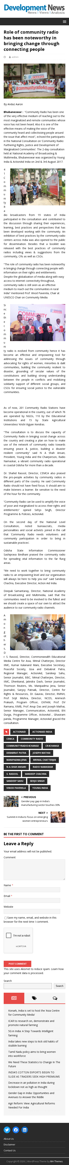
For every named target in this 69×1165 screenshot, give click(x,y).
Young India (40, 788)
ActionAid (19, 731)
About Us (9, 1138)
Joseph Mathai (41, 752)
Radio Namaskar (43, 766)
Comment (10, 857)
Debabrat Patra (16, 752)
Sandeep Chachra (35, 773)
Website (8, 906)
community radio (32, 738)
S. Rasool (12, 773)
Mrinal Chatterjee (44, 759)
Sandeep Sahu (14, 781)
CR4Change (52, 745)
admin (15, 57)
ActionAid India (42, 731)
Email (7, 896)
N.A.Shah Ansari (16, 766)
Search (8, 981)
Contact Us (10, 1150)
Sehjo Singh (37, 781)
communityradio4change (22, 745)
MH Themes (56, 1161)
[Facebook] (16, 1130)
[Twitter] (7, 1130)
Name (8, 885)
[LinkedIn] (24, 1130)
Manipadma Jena (16, 759)
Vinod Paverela (16, 788)
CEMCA (10, 738)
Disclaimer (9, 1144)
